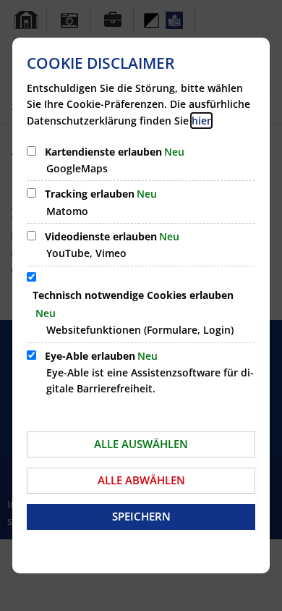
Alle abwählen (141, 480)
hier (201, 120)
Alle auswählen (141, 444)
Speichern (141, 516)
